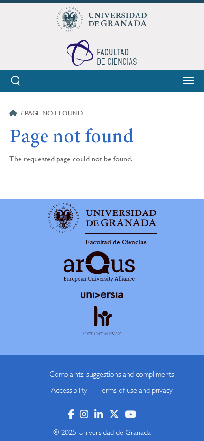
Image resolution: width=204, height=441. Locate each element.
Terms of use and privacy (136, 390)
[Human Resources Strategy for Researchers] (102, 329)
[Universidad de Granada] (102, 19)
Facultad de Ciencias (116, 242)
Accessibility (69, 390)
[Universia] (102, 295)
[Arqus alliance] (99, 266)
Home (14, 114)
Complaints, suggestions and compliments (111, 374)
